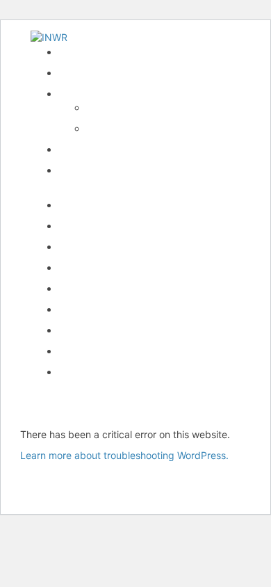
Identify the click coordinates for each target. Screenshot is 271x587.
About (99, 107)
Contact (76, 351)
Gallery (74, 330)
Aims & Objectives (127, 128)
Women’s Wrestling (100, 246)
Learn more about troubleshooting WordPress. (124, 455)
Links (70, 309)
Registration (85, 267)
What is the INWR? (100, 93)
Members (79, 288)
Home (71, 52)
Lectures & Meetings (104, 205)
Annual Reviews (93, 226)
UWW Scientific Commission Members (144, 372)
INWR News (85, 73)
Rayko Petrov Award (104, 149)
